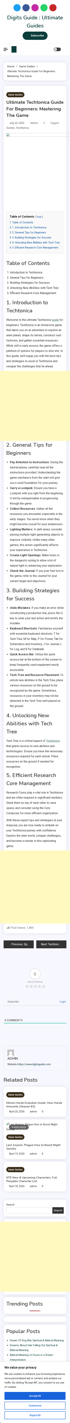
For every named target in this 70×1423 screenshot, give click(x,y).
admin (34, 123)
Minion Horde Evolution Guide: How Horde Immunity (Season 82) (34, 1104)
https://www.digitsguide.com (34, 1064)
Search (10, 1204)
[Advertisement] (35, 406)
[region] (35, 1392)
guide (55, 320)
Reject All (35, 1415)
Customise (35, 1405)
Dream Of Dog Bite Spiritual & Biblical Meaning (37, 1340)
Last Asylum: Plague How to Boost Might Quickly (33, 1146)
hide (39, 216)
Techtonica (22, 127)
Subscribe (37, 35)
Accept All (35, 1395)
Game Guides (15, 94)
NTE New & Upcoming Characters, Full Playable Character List (31, 1179)
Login (62, 1001)
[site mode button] (57, 49)
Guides (10, 127)
